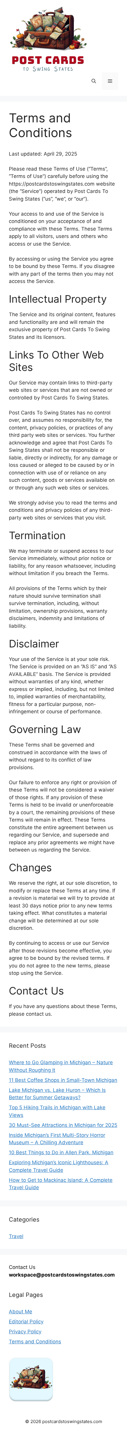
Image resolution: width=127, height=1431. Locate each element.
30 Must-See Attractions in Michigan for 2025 (63, 1125)
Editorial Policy (26, 1322)
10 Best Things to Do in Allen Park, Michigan (61, 1152)
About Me (20, 1312)
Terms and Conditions (35, 1342)
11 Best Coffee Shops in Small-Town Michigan (63, 1080)
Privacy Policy (25, 1332)
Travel (16, 1236)
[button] (94, 81)
